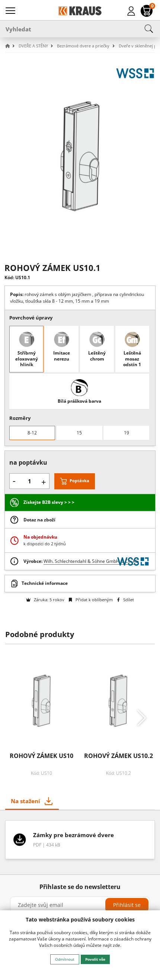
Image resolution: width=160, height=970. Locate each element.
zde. (117, 945)
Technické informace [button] (45, 583)
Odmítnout (64, 959)
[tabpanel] (80, 842)
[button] (11, 46)
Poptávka (79, 480)
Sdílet (128, 599)
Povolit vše (95, 959)
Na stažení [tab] (25, 801)
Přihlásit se (127, 904)
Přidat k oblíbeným (93, 599)
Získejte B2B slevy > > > (48, 502)
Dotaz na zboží (39, 520)
